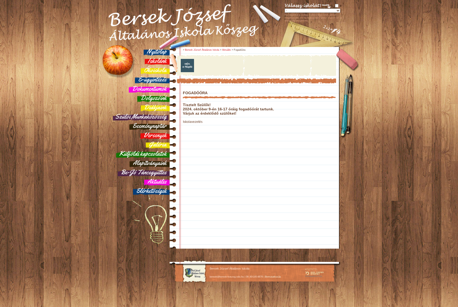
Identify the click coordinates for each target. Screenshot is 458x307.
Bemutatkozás (273, 276)
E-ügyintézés (152, 79)
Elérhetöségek (151, 191)
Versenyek (155, 135)
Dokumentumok (149, 89)
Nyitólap (156, 51)
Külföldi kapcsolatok (142, 154)
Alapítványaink (149, 163)
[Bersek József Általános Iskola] (194, 282)
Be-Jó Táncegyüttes (143, 172)
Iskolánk (157, 61)
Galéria (157, 144)
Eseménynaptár (149, 126)
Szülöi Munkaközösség (140, 116)
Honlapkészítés (313, 276)
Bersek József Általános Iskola (202, 50)
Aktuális (156, 181)
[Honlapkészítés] (314, 274)
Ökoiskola (155, 70)
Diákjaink (155, 107)
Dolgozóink (153, 98)
